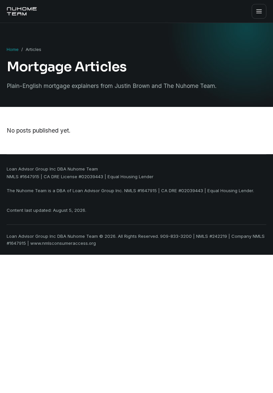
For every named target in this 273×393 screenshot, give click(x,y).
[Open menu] (259, 11)
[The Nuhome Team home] (22, 11)
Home (13, 49)
